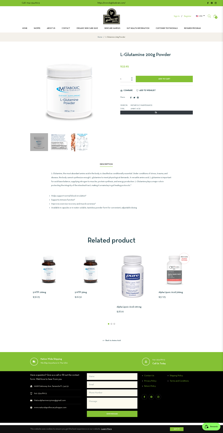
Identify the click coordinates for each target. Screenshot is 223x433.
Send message (112, 414)
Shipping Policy (176, 376)
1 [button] (108, 324)
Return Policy (150, 386)
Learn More (106, 429)
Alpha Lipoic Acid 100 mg (129, 307)
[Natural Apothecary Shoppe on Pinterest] (212, 3)
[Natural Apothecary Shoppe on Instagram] (216, 3)
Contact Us (149, 376)
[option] (49, 279)
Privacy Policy (150, 381)
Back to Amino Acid (113, 340)
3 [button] (114, 324)
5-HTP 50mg (81, 292)
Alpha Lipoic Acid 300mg (171, 292)
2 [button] (111, 324)
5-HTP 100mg (39, 292)
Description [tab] (106, 164)
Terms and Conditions (179, 381)
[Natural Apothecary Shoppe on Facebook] (208, 3)
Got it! (177, 429)
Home (100, 37)
